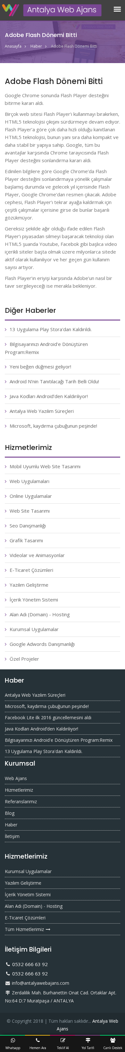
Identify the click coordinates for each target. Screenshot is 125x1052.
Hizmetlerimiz (19, 790)
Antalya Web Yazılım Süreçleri (42, 411)
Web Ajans (16, 778)
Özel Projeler (24, 659)
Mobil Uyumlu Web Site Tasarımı (45, 466)
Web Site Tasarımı (30, 510)
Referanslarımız (21, 801)
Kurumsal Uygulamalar (34, 629)
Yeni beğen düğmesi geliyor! (40, 366)
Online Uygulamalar (31, 496)
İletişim (12, 836)
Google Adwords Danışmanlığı (42, 644)
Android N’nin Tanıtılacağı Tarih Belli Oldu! (54, 381)
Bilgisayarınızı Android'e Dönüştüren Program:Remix (59, 740)
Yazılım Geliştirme (29, 585)
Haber (36, 46)
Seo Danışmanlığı (28, 525)
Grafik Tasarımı (26, 540)
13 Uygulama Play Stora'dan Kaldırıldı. (51, 329)
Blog (9, 813)
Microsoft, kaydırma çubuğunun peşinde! (53, 426)
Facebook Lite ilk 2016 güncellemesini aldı (48, 717)
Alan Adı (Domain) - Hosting (40, 614)
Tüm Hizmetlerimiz (25, 929)
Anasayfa (13, 46)
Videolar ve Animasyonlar (37, 555)
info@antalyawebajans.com (40, 983)
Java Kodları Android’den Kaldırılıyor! (49, 396)
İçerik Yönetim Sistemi (34, 599)
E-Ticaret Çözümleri (31, 570)
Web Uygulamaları (29, 481)
